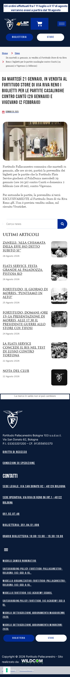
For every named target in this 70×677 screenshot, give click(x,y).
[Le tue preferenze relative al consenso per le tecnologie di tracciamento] (6, 670)
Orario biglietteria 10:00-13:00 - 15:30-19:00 (33, 536)
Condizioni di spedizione (19, 463)
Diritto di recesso (15, 452)
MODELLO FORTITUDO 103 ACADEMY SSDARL (27, 593)
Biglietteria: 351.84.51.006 (21, 525)
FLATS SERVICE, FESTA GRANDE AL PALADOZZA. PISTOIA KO (23, 270)
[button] (6, 549)
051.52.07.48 (11, 514)
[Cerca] (62, 224)
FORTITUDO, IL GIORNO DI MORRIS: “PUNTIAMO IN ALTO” (25, 293)
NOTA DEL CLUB (16, 371)
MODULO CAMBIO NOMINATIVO (19, 561)
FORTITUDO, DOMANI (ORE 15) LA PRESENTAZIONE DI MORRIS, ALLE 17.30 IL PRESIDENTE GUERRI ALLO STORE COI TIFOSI (25, 321)
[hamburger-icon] (61, 23)
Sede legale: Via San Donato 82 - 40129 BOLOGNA (34, 486)
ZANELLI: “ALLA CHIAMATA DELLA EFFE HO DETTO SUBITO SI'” (24, 247)
